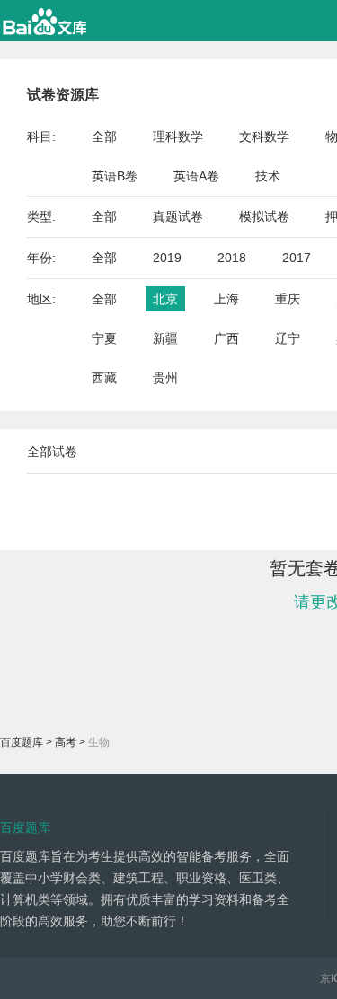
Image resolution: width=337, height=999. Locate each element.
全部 (104, 136)
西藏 (104, 378)
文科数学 (264, 136)
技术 (267, 176)
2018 (231, 257)
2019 (167, 257)
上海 (226, 299)
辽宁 (287, 338)
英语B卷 (114, 176)
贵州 (165, 378)
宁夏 (104, 338)
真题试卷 (178, 216)
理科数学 (178, 136)
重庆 (287, 299)
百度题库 (21, 742)
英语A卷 (196, 176)
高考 (65, 742)
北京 (165, 299)
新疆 (165, 338)
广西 (226, 338)
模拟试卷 (264, 216)
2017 (296, 257)
